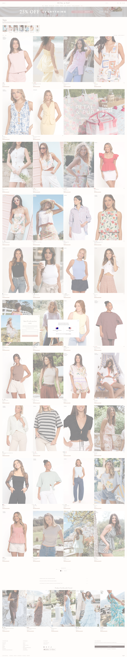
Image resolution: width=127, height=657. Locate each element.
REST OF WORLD (68, 333)
